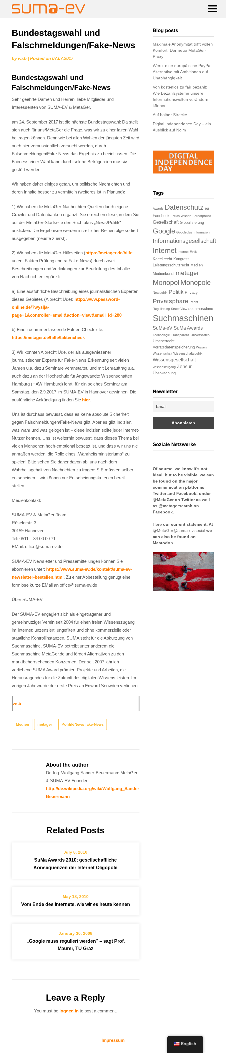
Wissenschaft (162, 353)
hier (86, 399)
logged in (69, 1010)
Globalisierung (192, 222)
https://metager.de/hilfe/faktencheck (48, 337)
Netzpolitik (160, 292)
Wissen (201, 347)
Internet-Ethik (187, 251)
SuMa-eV (162, 328)
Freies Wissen (181, 216)
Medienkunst (164, 273)
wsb (22, 58)
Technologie (161, 335)
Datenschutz (184, 207)
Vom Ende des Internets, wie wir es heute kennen (75, 904)
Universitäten (200, 335)
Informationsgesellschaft (184, 241)
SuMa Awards (188, 328)
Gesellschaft (166, 222)
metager (44, 724)
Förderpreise (201, 216)
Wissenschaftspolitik (187, 353)
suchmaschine (200, 308)
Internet (165, 250)
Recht (194, 302)
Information (202, 232)
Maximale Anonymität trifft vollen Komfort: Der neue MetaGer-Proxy (183, 50)
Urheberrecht (164, 341)
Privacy (191, 292)
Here (157, 524)
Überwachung (164, 373)
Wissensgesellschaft (174, 359)
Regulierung (161, 309)
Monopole (195, 282)
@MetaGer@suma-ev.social (179, 530)
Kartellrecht (162, 259)
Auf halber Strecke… (172, 114)
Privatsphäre (170, 301)
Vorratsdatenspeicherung (174, 347)
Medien (22, 724)
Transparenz (180, 335)
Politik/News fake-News (83, 724)
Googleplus (184, 232)
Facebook (161, 215)
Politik (176, 292)
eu (207, 208)
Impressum (113, 1040)
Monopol (166, 282)
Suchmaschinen (183, 318)
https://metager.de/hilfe (108, 252)
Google (164, 231)
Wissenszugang (164, 367)
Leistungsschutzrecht (171, 265)
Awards (158, 208)
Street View (179, 309)
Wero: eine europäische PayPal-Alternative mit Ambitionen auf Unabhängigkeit (183, 71)
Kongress (181, 259)
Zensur (184, 366)
